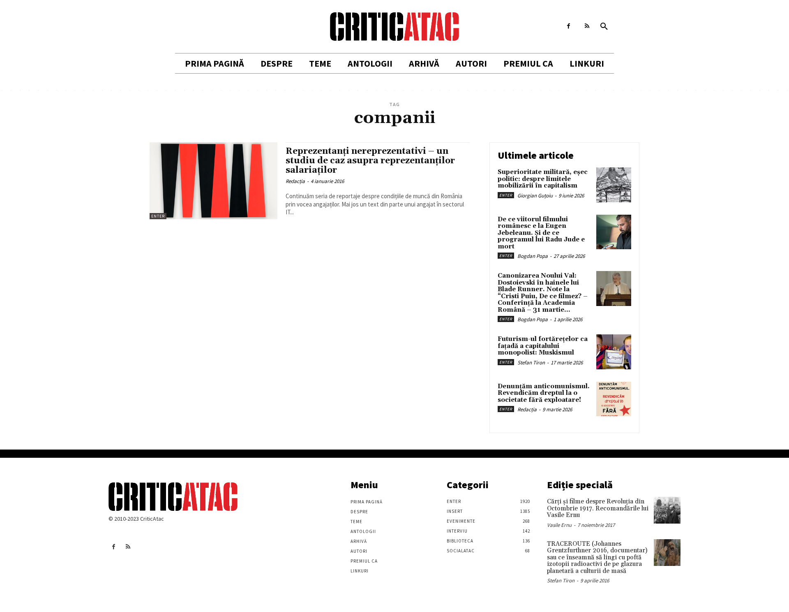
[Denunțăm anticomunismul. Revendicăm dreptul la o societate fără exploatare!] (613, 399)
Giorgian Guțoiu (535, 195)
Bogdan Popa (532, 256)
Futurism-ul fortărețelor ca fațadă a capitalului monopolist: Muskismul (543, 346)
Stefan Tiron (531, 362)
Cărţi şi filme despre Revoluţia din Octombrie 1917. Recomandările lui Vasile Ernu (597, 508)
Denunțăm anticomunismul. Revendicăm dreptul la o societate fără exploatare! (544, 393)
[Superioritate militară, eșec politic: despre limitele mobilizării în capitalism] (613, 184)
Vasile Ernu (559, 525)
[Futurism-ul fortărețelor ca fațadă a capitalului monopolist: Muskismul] (613, 351)
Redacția (295, 181)
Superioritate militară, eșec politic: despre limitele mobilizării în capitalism (543, 179)
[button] (604, 27)
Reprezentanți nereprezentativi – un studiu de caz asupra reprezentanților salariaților (370, 161)
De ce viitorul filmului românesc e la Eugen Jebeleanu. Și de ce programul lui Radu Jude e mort (541, 233)
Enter (158, 216)
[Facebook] (568, 26)
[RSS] (587, 26)
